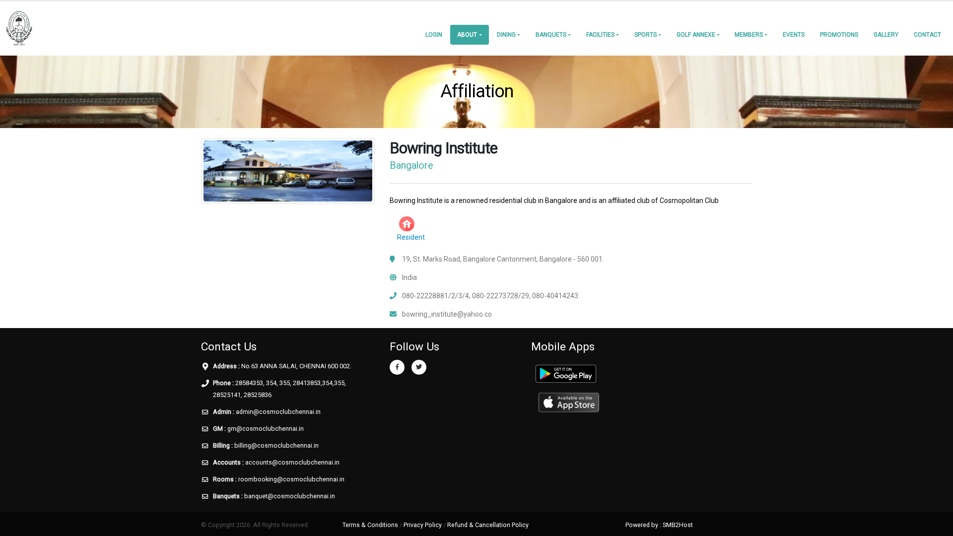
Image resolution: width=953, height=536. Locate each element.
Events (794, 34)
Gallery (886, 34)
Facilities (600, 34)
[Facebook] (397, 367)
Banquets (551, 34)
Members (749, 34)
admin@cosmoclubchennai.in (278, 411)
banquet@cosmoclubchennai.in (289, 496)
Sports (645, 34)
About (467, 34)
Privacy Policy (423, 525)
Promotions (839, 34)
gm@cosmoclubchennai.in (265, 428)
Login (433, 34)
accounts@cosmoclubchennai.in (292, 462)
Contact (927, 34)
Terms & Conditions (370, 525)
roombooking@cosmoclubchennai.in (291, 479)
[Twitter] (418, 367)
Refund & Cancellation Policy (488, 525)
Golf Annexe (696, 34)
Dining (506, 34)
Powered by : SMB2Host (659, 525)
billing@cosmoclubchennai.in (276, 445)
